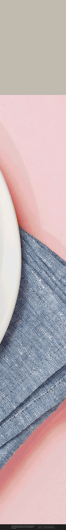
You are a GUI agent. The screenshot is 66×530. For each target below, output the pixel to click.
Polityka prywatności (49, 527)
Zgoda (39, 527)
